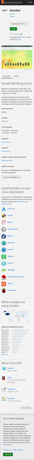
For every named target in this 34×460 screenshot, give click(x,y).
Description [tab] (7, 76)
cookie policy (7, 445)
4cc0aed (18, 39)
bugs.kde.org (6, 151)
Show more (5, 354)
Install (13, 29)
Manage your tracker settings (13, 450)
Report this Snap (7, 160)
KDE (11, 14)
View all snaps (26, 408)
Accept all (8, 454)
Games (12, 16)
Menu (30, 2)
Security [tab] (16, 76)
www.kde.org (6, 142)
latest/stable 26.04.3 (18, 24)
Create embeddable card (11, 177)
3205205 (24, 37)
